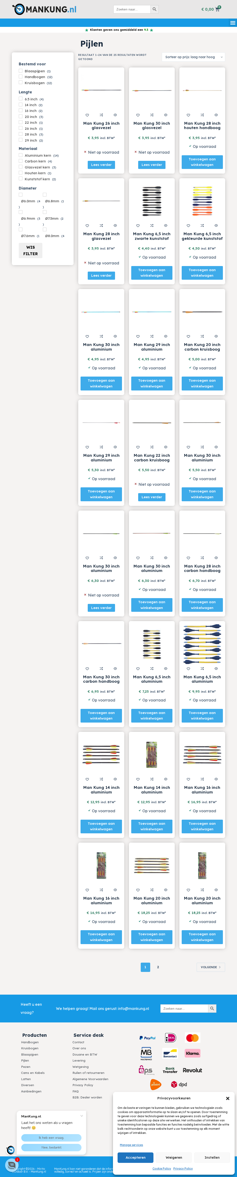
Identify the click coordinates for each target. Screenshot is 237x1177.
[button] (227, 1098)
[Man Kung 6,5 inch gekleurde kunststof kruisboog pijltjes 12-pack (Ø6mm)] (202, 201)
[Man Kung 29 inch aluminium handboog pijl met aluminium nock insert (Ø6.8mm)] (101, 422)
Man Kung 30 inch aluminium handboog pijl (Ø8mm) (101, 351)
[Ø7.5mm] (45, 212)
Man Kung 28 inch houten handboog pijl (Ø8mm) (202, 128)
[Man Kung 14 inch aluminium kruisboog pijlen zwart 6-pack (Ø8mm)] (101, 754)
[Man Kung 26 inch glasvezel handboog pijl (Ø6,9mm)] (101, 90)
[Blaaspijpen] (20, 71)
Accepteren (136, 1157)
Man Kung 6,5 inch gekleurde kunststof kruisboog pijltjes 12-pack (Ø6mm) (202, 240)
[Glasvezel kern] (20, 166)
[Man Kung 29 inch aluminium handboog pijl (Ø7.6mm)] (151, 312)
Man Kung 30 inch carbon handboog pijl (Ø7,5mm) (101, 681)
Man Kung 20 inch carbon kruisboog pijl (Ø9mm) (202, 349)
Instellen (212, 1157)
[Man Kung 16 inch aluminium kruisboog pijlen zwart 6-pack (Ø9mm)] (202, 754)
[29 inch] (20, 140)
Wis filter (30, 250)
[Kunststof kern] (20, 178)
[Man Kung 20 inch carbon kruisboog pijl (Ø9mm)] (202, 312)
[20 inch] (20, 116)
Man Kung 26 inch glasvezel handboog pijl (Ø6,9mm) (101, 130)
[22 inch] (20, 122)
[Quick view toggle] (115, 115)
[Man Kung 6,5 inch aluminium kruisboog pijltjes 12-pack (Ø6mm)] (151, 644)
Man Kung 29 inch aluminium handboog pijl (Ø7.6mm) (152, 351)
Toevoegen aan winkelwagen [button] (202, 162)
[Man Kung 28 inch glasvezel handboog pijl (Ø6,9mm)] (101, 201)
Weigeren (174, 1157)
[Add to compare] (101, 115)
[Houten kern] (20, 172)
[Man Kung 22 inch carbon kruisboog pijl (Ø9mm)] (151, 422)
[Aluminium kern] (20, 155)
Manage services (131, 1145)
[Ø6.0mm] (20, 195)
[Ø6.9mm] (20, 212)
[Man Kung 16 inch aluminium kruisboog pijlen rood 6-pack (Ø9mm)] (101, 865)
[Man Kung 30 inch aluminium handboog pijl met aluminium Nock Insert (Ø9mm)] (101, 533)
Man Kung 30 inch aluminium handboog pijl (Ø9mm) (202, 462)
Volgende (209, 967)
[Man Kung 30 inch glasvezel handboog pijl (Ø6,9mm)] (151, 90)
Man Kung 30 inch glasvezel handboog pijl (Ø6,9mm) (151, 130)
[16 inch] (20, 110)
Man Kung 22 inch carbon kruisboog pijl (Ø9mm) (152, 460)
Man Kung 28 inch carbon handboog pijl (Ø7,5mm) (202, 570)
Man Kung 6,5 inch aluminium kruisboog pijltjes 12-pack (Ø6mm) (152, 683)
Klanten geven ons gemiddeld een (118, 30)
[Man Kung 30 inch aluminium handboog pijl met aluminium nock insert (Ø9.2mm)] (151, 533)
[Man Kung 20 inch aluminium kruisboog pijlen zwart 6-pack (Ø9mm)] (151, 865)
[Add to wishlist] (87, 115)
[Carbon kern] (20, 161)
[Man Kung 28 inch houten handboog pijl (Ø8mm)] (202, 90)
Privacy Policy (183, 1168)
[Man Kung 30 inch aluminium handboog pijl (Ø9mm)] (202, 422)
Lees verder (101, 164)
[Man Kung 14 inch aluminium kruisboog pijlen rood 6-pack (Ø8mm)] (151, 754)
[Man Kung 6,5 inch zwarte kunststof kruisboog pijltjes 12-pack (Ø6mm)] (151, 201)
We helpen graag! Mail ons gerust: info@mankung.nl (102, 1008)
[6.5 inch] (20, 98)
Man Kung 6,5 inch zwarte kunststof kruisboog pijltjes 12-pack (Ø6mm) (152, 240)
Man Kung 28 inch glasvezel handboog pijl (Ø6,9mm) (101, 240)
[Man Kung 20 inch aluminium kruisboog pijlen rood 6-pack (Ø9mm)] (202, 865)
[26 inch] (20, 128)
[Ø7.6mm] (20, 229)
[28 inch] (20, 134)
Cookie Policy (162, 1168)
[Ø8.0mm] (45, 229)
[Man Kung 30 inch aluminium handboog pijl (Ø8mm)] (101, 312)
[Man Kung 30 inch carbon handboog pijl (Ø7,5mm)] (101, 644)
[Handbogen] (20, 76)
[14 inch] (20, 104)
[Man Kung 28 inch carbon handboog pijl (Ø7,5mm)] (202, 533)
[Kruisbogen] (20, 82)
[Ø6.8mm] (45, 195)
